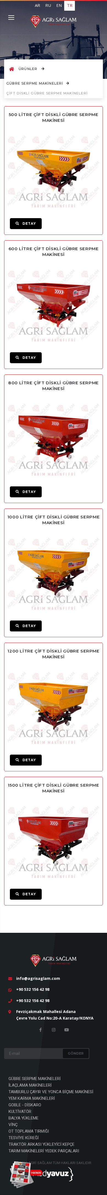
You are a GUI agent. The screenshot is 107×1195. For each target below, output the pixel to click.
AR (37, 5)
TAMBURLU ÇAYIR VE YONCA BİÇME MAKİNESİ (51, 1091)
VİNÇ (13, 1124)
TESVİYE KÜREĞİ (24, 1137)
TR (69, 5)
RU (48, 5)
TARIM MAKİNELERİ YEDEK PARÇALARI (44, 1150)
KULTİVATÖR (20, 1111)
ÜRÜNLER (29, 69)
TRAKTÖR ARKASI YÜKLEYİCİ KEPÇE (41, 1144)
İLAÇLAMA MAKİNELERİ (30, 1085)
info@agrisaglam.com (38, 978)
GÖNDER (76, 1053)
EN (59, 5)
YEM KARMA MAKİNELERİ (32, 1098)
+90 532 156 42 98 (32, 989)
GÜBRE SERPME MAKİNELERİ (34, 83)
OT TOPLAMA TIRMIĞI (29, 1131)
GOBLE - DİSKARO (25, 1104)
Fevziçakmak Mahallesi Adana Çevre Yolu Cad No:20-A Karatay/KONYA (55, 1015)
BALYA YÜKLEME (23, 1118)
